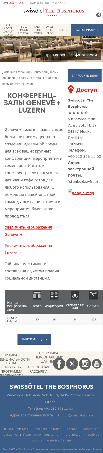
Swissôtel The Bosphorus (48, 3)
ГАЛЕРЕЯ (63, 30)
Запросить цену (34, 339)
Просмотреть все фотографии (71, 55)
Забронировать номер (87, 32)
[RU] (98, 15)
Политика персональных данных (48, 357)
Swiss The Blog (50, 30)
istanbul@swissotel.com (74, 415)
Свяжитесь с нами (47, 429)
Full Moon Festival (24, 30)
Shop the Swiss (38, 30)
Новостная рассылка (38, 369)
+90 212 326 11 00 (84, 156)
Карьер (72, 429)
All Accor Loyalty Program (8, 30)
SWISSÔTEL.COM (14, 3)
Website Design (58, 440)
